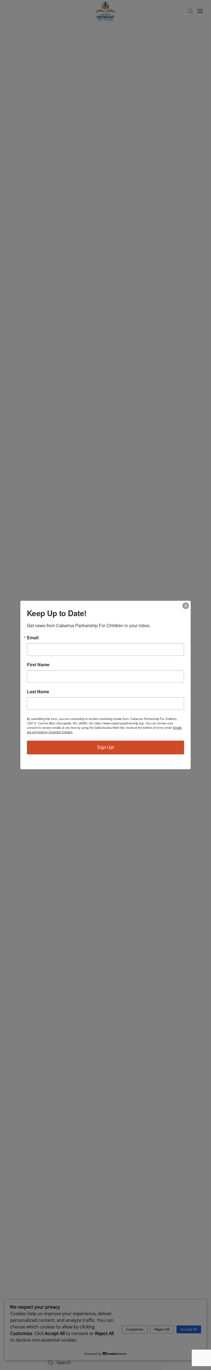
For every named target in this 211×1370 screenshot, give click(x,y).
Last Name (38, 691)
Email (32, 637)
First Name (38, 664)
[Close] (185, 605)
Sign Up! (105, 747)
